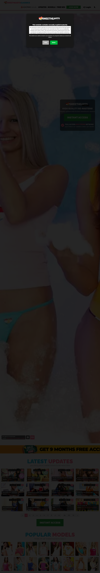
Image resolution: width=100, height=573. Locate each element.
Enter (54, 42)
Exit (45, 42)
